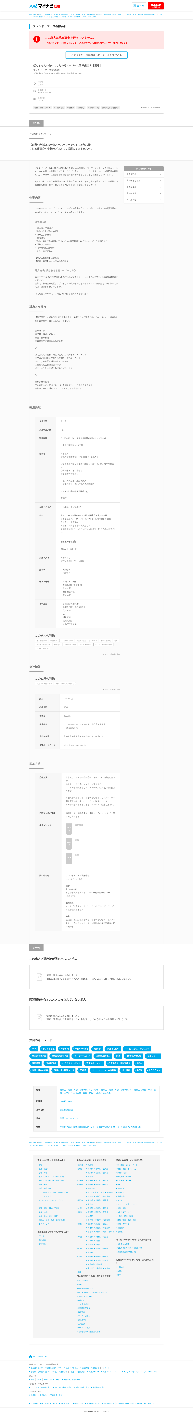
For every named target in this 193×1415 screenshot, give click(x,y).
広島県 (90, 1241)
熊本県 (90, 1260)
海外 (80, 1272)
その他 (119, 1232)
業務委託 (42, 1244)
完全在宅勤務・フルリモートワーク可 (92, 1292)
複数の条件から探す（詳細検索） (130, 1248)
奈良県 (98, 1228)
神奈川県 (91, 1188)
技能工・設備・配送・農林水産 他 (83, 14)
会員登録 (156, 6)
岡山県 (105, 1237)
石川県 (98, 1208)
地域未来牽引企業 (60, 1056)
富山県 (90, 1208)
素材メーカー (122, 1173)
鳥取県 (90, 1237)
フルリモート (153, 1056)
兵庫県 (90, 1228)
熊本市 (107, 1268)
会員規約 (34, 1403)
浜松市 (98, 1220)
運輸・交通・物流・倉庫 (126, 1220)
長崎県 (105, 1256)
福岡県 (90, 1256)
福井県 (105, 1208)
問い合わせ (78, 1403)
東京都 (105, 1185)
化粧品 (139, 1063)
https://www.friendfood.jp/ (75, 745)
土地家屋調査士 (103, 1056)
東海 (80, 1212)
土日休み (120, 1267)
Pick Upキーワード (52, 1380)
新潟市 (90, 1204)
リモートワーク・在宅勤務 (104, 1070)
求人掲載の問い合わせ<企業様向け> (100, 1403)
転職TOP (32, 14)
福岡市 (99, 1268)
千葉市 (101, 1192)
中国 (80, 1237)
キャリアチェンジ (82, 1056)
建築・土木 (43, 1212)
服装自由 (81, 1312)
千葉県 (98, 1185)
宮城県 (105, 1169)
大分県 (98, 1260)
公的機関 (120, 1228)
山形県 (98, 1173)
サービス (120, 1188)
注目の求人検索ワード (64, 1070)
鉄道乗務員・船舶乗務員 (119, 1063)
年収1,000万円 (81, 1049)
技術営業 (36, 1063)
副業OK (81, 1300)
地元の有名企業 (39, 1056)
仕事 (72, 1372)
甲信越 (80, 1200)
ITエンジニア (44, 1204)
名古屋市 (106, 1220)
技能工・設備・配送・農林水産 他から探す (53, 14)
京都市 (70, 1101)
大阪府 (105, 1224)
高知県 (90, 1252)
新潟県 (90, 1200)
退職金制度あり (84, 1308)
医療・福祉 (43, 1185)
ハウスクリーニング (71, 1063)
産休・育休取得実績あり (101, 1127)
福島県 (105, 1173)
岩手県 (98, 1169)
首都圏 (80, 1185)
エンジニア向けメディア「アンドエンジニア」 (141, 1372)
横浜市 (90, 1196)
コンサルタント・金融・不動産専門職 (53, 1192)
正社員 (83, 1070)
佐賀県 (98, 1256)
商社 (119, 1185)
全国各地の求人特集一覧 (126, 1252)
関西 (80, 1224)
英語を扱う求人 (56, 1395)
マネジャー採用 (84, 1328)
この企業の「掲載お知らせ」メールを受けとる (96, 55)
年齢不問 (65, 1049)
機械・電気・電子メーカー (127, 1169)
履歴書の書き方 (37, 1368)
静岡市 (90, 1220)
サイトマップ (65, 1403)
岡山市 (90, 1245)
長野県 (105, 1200)
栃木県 (98, 1181)
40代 (34, 1049)
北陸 (80, 1208)
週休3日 (97, 1049)
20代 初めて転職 (134, 1056)
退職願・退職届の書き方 (40, 1372)
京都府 (63, 1101)
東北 (80, 1169)
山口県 (98, 1241)
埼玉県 (90, 1185)
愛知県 (105, 1212)
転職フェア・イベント (111, 1372)
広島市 (98, 1245)
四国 (80, 1249)
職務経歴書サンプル (54, 1368)
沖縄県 (99, 1264)
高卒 (119, 1275)
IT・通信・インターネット (127, 1165)
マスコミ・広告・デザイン (127, 1204)
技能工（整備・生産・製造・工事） (109, 14)
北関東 (80, 1181)
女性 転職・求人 (82, 1387)
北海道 (80, 1165)
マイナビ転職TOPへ (40, 1356)
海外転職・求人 (99, 1387)
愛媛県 (105, 1249)
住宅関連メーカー (124, 1177)
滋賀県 (90, 1224)
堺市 (105, 1232)
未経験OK (82, 1320)
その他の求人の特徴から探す (89, 1332)
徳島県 (90, 1249)
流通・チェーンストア (70, 1118)
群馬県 (105, 1181)
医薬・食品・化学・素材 (48, 1216)
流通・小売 (121, 1196)
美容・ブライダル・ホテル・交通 (51, 1181)
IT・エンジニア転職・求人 (41, 1387)
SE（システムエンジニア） (137, 1049)
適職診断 (63, 1372)
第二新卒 (126, 1070)
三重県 (90, 1216)
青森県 (90, 1169)
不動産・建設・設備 (125, 1216)
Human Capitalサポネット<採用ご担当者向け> (136, 1403)
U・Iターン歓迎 (120, 1127)
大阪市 (98, 1232)
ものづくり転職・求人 (63, 1387)
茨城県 (90, 1181)
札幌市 (90, 1165)
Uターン (106, 1368)
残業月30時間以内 (81, 1127)
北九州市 (91, 1268)
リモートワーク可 (85, 1296)
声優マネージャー (94, 1063)
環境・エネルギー (124, 1224)
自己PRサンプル (72, 1368)
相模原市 (106, 1196)
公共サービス (44, 1224)
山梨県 (98, 1200)
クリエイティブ (45, 1196)
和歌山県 (106, 1228)
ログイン (141, 6)
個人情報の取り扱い (49, 1403)
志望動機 (85, 1368)
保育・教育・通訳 (46, 1188)
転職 (32, 1380)
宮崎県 (105, 1260)
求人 (39, 1380)
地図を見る (71, 896)
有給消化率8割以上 (85, 1288)
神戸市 (111, 1232)
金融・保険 (121, 1208)
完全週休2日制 (134, 1127)
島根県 (98, 1237)
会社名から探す (123, 1244)
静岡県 (98, 1212)
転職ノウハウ (94, 1372)
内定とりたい (113, 1049)
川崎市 (98, 1196)
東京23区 (110, 1192)
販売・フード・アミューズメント (51, 1177)
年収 (55, 1372)
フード (119, 1200)
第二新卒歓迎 (66, 1127)
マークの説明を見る (112, 654)
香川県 (98, 1249)
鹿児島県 (91, 1264)
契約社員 (42, 1240)
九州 (80, 1256)
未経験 (139, 1070)
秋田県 (90, 1173)
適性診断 (96, 1368)
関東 (118, 1056)
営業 (40, 1165)
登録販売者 (51, 1063)
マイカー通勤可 (84, 1316)
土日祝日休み (155, 1070)
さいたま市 (92, 1192)
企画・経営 (43, 1169)
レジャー (120, 1192)
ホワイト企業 (49, 1049)
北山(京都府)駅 (66, 1110)
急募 (80, 1285)
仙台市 (90, 1177)
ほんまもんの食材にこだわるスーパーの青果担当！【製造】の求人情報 (71, 16)
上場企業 (81, 1324)
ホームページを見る (74, 879)
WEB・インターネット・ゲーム (51, 1200)
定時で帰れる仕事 (40, 1070)
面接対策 (81, 1372)
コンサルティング (124, 1212)
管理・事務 (43, 1173)
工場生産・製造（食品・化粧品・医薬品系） (140, 14)
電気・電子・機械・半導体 (49, 1208)
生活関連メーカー (124, 1181)
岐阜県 (90, 1212)
